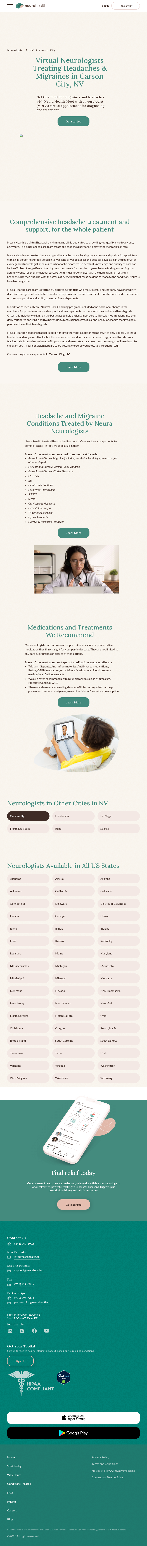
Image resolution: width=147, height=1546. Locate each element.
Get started (73, 121)
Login (105, 5)
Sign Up (20, 1361)
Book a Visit (125, 5)
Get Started (74, 1204)
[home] (31, 6)
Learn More (73, 367)
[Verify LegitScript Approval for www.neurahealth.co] (63, 1377)
